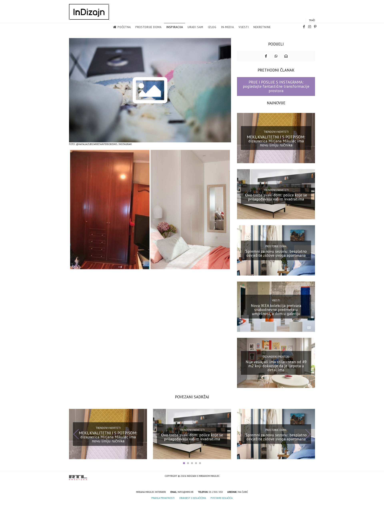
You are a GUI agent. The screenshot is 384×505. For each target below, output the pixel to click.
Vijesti (244, 27)
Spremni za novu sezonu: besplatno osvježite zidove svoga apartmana (276, 253)
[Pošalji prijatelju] (286, 56)
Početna (124, 27)
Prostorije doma (148, 27)
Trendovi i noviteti (276, 132)
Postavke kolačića (222, 497)
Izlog (212, 27)
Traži (312, 20)
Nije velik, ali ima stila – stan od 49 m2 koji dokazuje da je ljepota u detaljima (276, 365)
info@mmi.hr (185, 491)
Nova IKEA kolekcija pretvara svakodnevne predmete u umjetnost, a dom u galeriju (276, 309)
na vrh (311, 476)
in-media (227, 27)
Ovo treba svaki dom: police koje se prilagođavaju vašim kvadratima (276, 197)
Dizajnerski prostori (276, 356)
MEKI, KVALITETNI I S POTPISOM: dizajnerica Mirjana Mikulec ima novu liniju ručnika (276, 140)
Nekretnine (262, 27)
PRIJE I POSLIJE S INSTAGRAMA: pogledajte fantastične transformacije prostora (276, 86)
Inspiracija (174, 27)
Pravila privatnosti (163, 497)
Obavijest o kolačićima (192, 497)
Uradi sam (195, 27)
